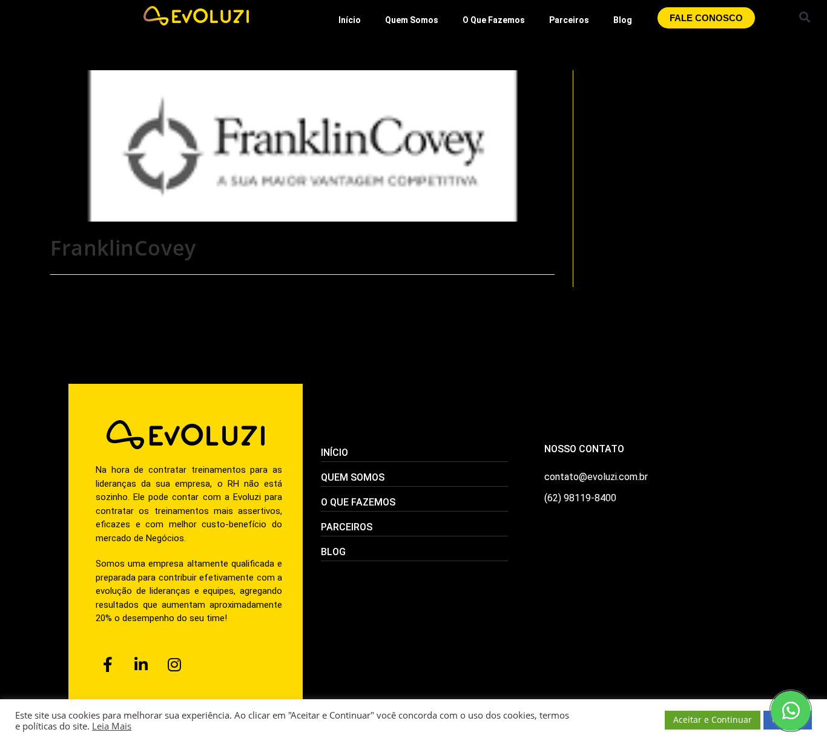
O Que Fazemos (494, 20)
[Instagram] (174, 665)
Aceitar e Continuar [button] (712, 719)
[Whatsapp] (791, 711)
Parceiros (569, 20)
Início (349, 20)
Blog (622, 20)
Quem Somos (411, 20)
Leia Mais (111, 725)
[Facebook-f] (108, 665)
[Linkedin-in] (141, 665)
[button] (804, 17)
